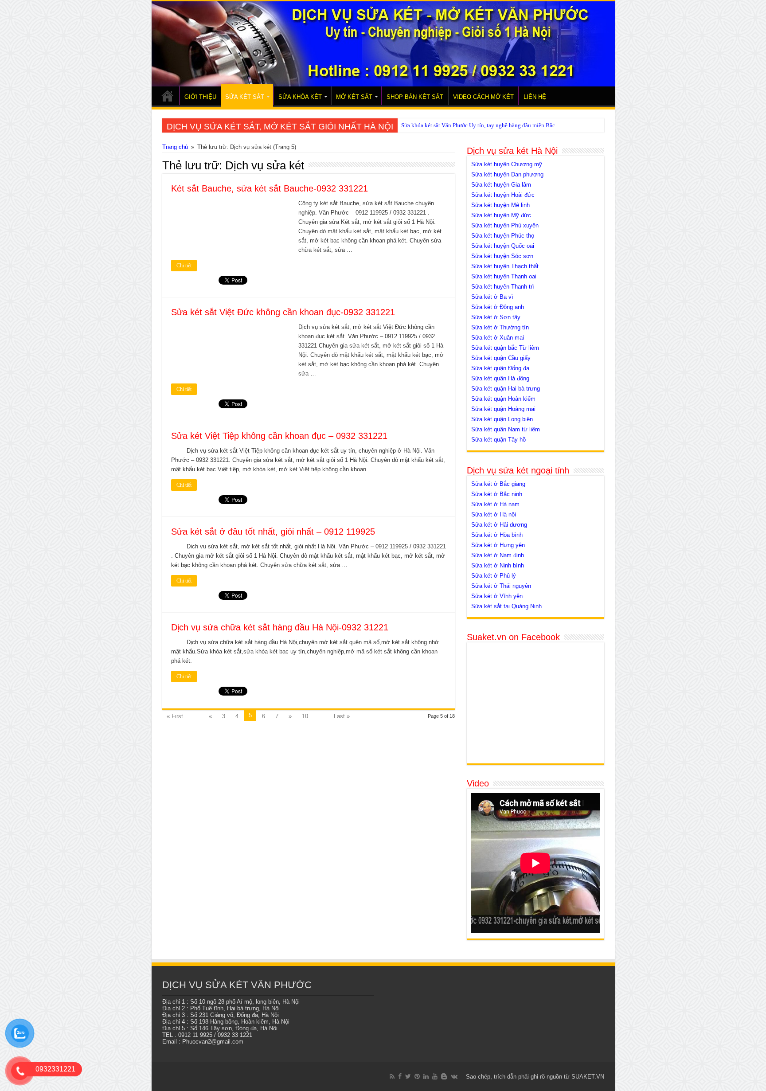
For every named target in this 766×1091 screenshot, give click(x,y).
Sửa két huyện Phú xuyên (505, 225)
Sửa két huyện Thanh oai (503, 276)
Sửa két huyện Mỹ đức (501, 215)
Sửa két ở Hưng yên (498, 545)
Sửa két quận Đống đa (500, 368)
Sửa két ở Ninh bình (497, 565)
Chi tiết (184, 265)
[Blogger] (444, 1076)
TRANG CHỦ (167, 95)
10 (305, 716)
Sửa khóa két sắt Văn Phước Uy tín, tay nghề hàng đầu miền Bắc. (478, 125)
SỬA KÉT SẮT (244, 97)
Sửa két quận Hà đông (500, 378)
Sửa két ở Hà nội (493, 514)
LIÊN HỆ (535, 97)
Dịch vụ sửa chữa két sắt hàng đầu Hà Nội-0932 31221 (279, 627)
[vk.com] (454, 1076)
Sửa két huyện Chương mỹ (506, 164)
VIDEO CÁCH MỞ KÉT (483, 97)
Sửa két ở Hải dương (499, 524)
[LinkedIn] (426, 1076)
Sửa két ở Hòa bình (497, 535)
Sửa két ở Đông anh (497, 307)
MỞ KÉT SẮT (354, 97)
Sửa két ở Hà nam (495, 504)
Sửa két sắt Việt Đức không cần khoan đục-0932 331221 (283, 312)
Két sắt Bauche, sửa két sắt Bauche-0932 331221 (269, 188)
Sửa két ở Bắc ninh (496, 494)
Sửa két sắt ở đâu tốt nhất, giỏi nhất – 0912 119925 (273, 531)
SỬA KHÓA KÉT (300, 97)
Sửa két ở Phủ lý (493, 575)
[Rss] (392, 1076)
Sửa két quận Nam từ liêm (505, 429)
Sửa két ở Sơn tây (495, 317)
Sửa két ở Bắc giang (498, 484)
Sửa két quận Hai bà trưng (505, 388)
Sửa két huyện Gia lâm (501, 184)
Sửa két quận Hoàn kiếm (503, 398)
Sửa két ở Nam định (497, 555)
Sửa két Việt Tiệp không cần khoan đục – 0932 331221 (279, 436)
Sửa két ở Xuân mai (497, 337)
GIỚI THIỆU (200, 97)
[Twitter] (408, 1076)
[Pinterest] (417, 1076)
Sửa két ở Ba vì (492, 296)
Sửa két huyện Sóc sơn (502, 256)
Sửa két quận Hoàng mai (503, 409)
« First (175, 716)
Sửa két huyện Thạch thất (505, 266)
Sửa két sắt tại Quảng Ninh (506, 606)
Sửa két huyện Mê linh (500, 205)
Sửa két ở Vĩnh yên (497, 596)
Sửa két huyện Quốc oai (502, 245)
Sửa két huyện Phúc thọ (502, 235)
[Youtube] (434, 1076)
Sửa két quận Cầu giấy (501, 358)
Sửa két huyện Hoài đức (503, 195)
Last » (342, 716)
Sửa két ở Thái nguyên (501, 586)
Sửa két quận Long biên (502, 419)
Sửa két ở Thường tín (500, 327)
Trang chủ (175, 147)
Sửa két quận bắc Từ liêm (505, 347)
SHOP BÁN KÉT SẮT (415, 97)
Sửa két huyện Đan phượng (507, 174)
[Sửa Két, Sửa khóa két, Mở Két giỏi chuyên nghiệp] (383, 43)
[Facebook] (400, 1076)
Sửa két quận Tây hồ (498, 439)
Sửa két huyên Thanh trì (502, 286)
